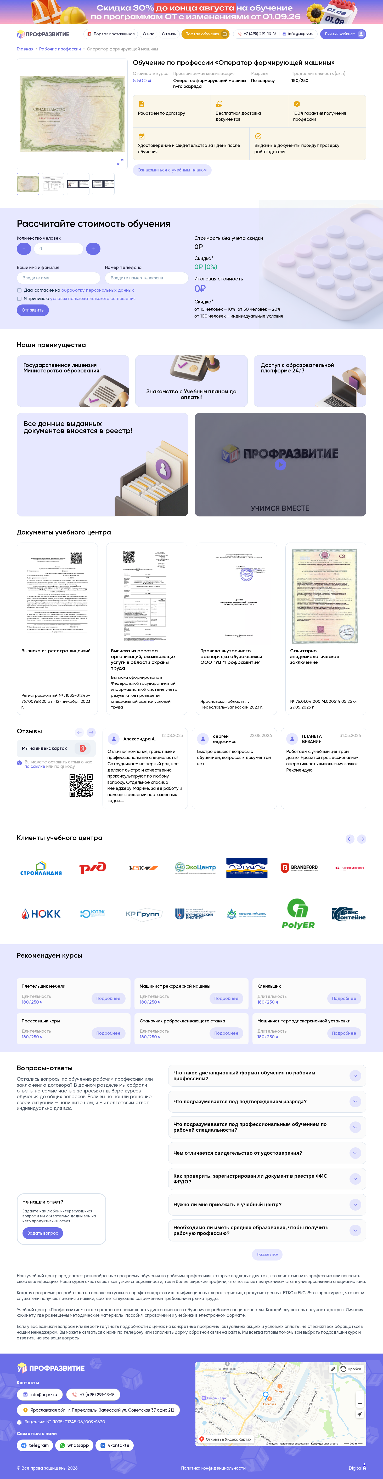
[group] (72, 114)
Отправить (33, 310)
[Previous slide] (79, 732)
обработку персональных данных (97, 290)
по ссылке (35, 766)
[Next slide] (91, 732)
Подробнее (108, 998)
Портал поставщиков (114, 34)
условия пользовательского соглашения (93, 298)
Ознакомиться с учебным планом (172, 170)
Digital (356, 1467)
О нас (148, 34)
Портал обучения (202, 34)
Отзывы (169, 34)
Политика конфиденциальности (213, 1468)
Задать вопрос (42, 1233)
